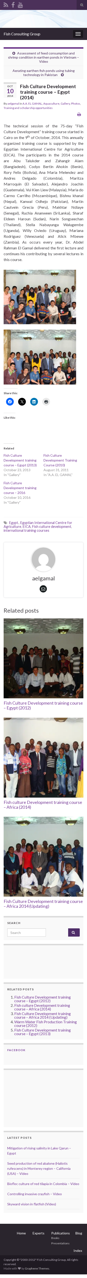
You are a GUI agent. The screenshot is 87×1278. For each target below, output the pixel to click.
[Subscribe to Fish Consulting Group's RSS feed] (6, 4)
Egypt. (14, 523)
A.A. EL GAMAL (32, 103)
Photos (75, 103)
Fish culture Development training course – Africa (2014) (43, 805)
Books (55, 1238)
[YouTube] (20, 4)
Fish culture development (51, 526)
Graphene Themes (37, 1268)
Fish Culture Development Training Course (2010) (60, 460)
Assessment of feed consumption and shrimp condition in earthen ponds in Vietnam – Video (43, 57)
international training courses (26, 530)
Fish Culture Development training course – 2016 (20, 488)
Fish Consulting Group (22, 33)
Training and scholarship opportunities (28, 108)
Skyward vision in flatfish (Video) (31, 1204)
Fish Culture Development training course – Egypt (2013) (20, 460)
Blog (78, 1233)
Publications (60, 1233)
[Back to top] (76, 1267)
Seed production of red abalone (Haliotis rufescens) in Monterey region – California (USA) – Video (39, 1168)
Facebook (16, 1050)
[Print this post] (79, 114)
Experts (38, 1233)
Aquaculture (51, 103)
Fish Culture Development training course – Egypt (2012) (43, 705)
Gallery (65, 103)
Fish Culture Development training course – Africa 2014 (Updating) (43, 904)
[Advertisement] (31, 1098)
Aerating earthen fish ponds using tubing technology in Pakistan (44, 73)
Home (21, 1233)
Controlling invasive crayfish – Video (34, 1194)
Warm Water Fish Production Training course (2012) (45, 1023)
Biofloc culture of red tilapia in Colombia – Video (43, 1184)
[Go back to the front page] (43, 19)
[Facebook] (13, 4)
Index (77, 1250)
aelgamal (13, 103)
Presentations (60, 1243)
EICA (27, 526)
